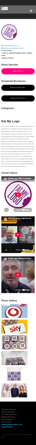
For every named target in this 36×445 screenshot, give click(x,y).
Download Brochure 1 (18, 87)
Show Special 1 (18, 71)
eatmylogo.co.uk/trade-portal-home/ (13, 48)
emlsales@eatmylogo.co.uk (11, 45)
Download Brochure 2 (18, 98)
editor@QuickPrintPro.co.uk (11, 424)
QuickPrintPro (7, 427)
